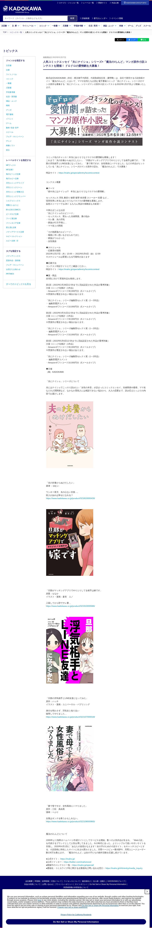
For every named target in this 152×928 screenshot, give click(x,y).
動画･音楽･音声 (12, 128)
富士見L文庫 (11, 227)
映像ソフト (10, 145)
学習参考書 (10, 92)
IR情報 (37, 881)
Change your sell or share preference (72, 907)
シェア (133, 40)
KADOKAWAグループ (116, 881)
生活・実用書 (11, 97)
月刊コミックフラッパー (16, 196)
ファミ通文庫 (11, 219)
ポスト (121, 40)
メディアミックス (13, 256)
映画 (8, 105)
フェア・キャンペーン (15, 137)
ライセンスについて (72, 881)
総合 (8, 150)
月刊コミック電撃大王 (15, 192)
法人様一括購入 (99, 881)
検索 (72, 18)
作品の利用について (32, 884)
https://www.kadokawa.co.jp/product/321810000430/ (70, 498)
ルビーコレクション (14, 236)
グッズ (138, 26)
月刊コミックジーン (14, 187)
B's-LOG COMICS (13, 210)
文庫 (8, 70)
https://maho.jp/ (67, 859)
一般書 (8, 83)
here (39, 900)
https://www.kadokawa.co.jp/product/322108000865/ (70, 821)
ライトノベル (11, 74)
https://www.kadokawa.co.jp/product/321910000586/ (70, 606)
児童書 (8, 88)
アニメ (8, 141)
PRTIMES (10, 274)
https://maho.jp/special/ (83, 865)
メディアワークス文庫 (15, 232)
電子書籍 (9, 114)
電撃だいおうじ (12, 205)
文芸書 (8, 65)
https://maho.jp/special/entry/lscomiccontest (78, 173)
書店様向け (86, 881)
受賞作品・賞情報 (13, 260)
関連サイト (102, 3)
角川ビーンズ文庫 (13, 174)
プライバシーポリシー (64, 884)
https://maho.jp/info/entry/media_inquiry (123, 868)
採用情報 (45, 881)
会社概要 (29, 881)
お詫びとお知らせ (13, 269)
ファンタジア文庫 (13, 223)
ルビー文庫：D (12, 241)
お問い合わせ (47, 884)
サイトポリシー (81, 884)
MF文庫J (9, 170)
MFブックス (11, 165)
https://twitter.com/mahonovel (77, 862)
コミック (9, 79)
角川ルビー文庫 (12, 179)
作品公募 (115, 3)
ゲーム (130, 26)
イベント (9, 119)
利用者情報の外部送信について (76, 887)
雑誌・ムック (11, 101)
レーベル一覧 (88, 3)
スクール (147, 26)
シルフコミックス (13, 201)
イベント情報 (117, 18)
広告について (56, 881)
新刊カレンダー (100, 18)
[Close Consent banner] (147, 891)
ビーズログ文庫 (12, 214)
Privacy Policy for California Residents (76, 915)
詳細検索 (86, 18)
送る (144, 40)
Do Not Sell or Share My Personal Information (108, 884)
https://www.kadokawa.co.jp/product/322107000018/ (70, 717)
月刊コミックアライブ (15, 183)
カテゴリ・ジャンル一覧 (69, 3)
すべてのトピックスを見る (18, 284)
